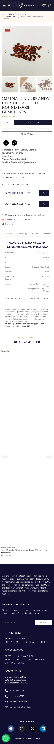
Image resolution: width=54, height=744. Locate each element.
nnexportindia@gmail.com (33, 324)
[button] (4, 5)
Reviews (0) (22, 234)
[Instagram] (21, 728)
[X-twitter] (32, 728)
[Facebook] (11, 728)
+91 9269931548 (23, 326)
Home (4, 14)
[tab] (8, 233)
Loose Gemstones (16, 14)
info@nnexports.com (13, 324)
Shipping (34, 234)
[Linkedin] (43, 728)
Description (8, 234)
